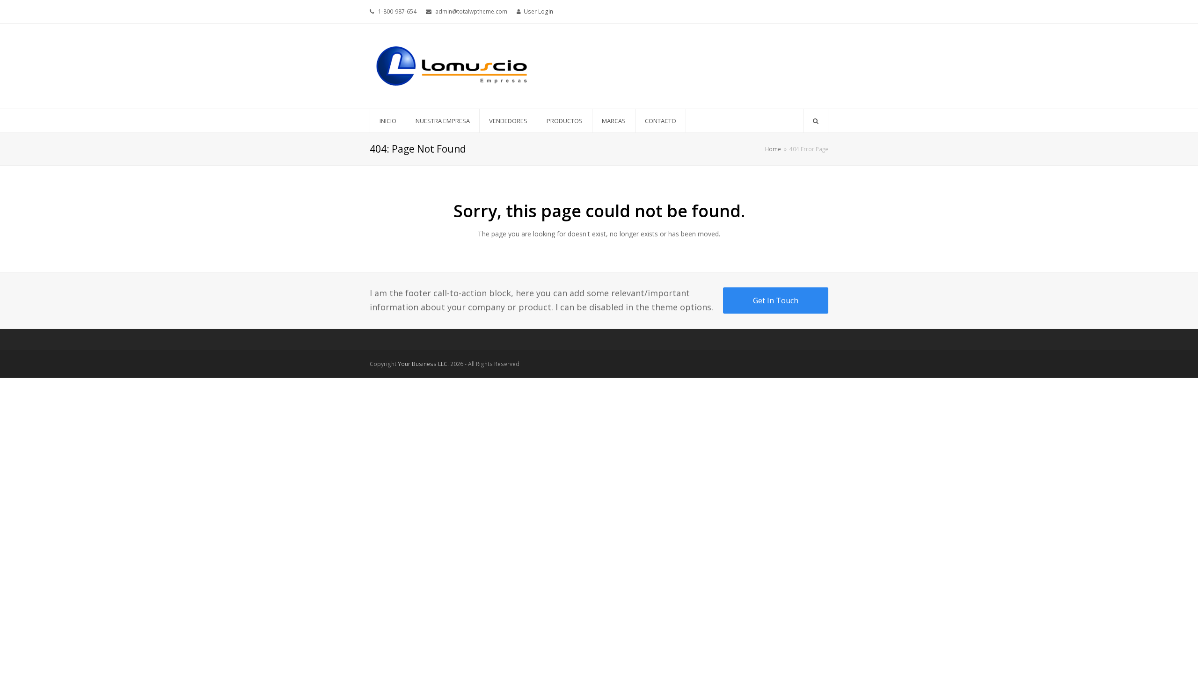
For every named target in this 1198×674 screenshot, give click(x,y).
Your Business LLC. (423, 364)
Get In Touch (775, 300)
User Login (538, 11)
